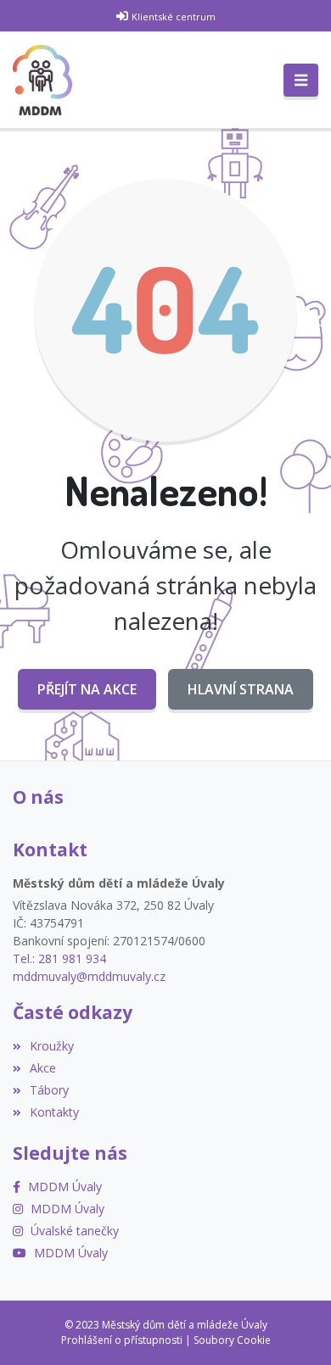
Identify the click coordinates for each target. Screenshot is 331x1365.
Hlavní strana (241, 689)
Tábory (49, 1090)
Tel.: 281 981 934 (59, 958)
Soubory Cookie (232, 1340)
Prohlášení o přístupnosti (121, 1340)
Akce (43, 1068)
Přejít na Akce (87, 689)
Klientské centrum (174, 16)
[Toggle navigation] (300, 81)
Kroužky (52, 1046)
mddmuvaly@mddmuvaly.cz (89, 976)
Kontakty (54, 1112)
